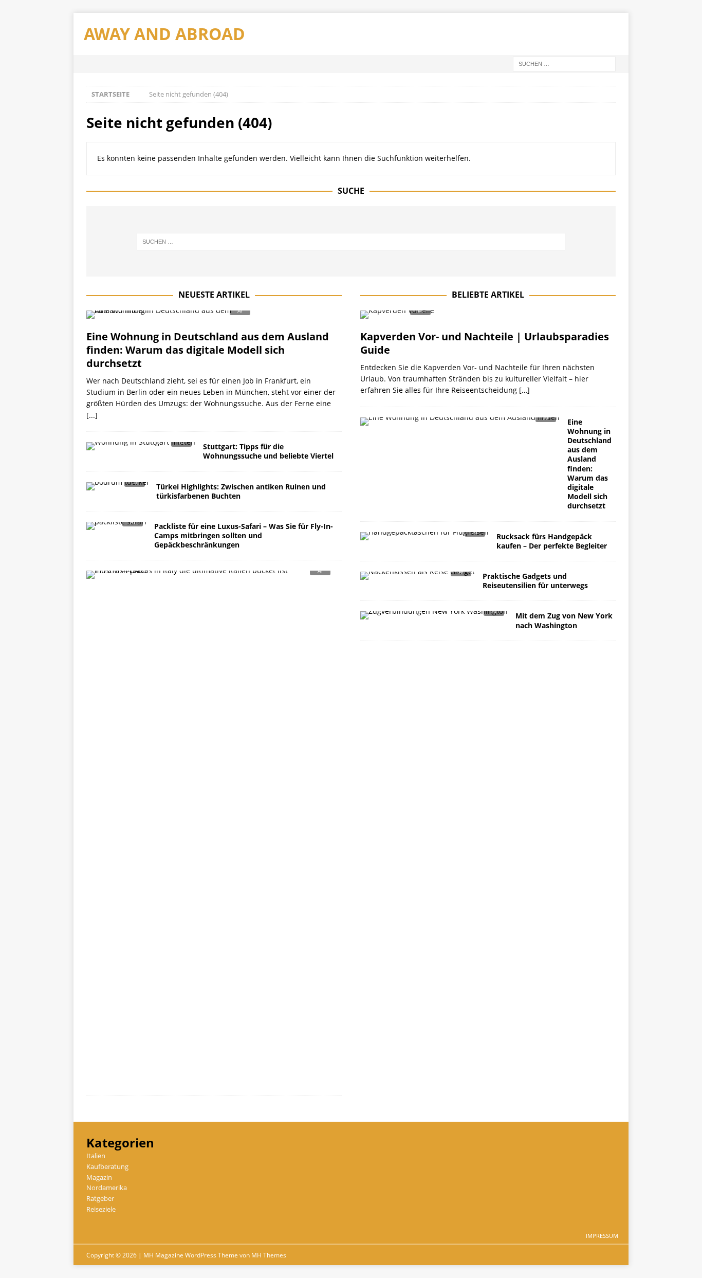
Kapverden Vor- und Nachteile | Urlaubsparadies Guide (484, 343)
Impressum (602, 1235)
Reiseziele (101, 1209)
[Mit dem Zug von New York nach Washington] (434, 618)
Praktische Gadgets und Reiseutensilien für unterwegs (535, 580)
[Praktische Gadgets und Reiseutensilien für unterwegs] (417, 579)
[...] (92, 415)
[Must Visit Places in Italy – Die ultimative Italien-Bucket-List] (210, 578)
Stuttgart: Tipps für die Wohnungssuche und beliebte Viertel (268, 451)
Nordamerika (106, 1187)
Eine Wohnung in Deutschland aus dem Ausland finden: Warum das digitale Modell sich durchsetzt (207, 350)
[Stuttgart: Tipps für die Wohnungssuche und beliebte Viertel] (140, 449)
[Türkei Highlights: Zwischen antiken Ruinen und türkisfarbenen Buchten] (117, 489)
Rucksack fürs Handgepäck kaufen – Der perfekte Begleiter (551, 541)
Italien (95, 1155)
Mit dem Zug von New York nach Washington (564, 620)
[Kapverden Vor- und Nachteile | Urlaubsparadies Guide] (488, 317)
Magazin (99, 1177)
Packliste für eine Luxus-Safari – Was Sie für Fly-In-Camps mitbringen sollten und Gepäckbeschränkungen (243, 535)
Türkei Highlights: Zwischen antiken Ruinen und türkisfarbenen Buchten (241, 491)
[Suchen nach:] (564, 63)
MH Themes (268, 1255)
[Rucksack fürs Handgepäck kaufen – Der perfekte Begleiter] (424, 539)
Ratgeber (100, 1198)
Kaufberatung (107, 1166)
